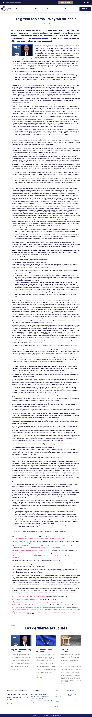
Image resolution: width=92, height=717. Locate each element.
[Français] (74, 9)
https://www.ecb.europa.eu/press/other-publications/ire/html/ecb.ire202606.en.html (38, 547)
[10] (23, 172)
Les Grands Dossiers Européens (44, 651)
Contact (67, 9)
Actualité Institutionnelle (67, 651)
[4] (30, 89)
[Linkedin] (8, 703)
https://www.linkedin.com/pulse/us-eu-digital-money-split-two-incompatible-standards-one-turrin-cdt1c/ (38, 538)
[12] (59, 225)
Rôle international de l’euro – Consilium (25, 541)
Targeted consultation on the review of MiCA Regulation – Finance (30, 596)
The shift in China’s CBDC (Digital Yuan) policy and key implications (32, 605)
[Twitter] (11, 703)
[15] (25, 332)
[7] (63, 126)
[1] (57, 45)
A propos (25, 9)
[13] (35, 252)
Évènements (56, 9)
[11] (47, 221)
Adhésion (36, 9)
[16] (35, 370)
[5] (42, 92)
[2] (27, 85)
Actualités (46, 9)
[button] (81, 3)
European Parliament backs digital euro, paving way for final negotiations (34, 602)
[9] (53, 144)
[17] (13, 612)
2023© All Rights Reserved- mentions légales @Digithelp (46, 715)
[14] (18, 296)
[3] (32, 85)
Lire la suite (14, 669)
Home (18, 9)
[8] (34, 133)
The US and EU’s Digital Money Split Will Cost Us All (27, 599)
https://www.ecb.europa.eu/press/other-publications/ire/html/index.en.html (43, 545)
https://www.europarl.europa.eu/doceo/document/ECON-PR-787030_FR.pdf (34, 550)
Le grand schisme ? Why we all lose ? (21, 651)
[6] (61, 108)
